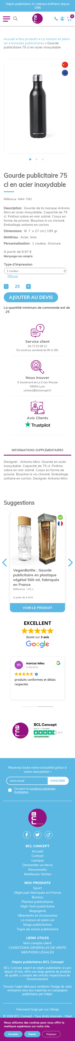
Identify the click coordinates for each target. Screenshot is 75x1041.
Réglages (51, 1034)
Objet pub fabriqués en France (37, 892)
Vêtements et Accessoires (38, 915)
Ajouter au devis (31, 297)
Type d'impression (18, 264)
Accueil (9, 39)
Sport (37, 888)
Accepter (13, 1034)
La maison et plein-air (38, 920)
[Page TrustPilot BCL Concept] (37, 730)
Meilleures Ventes (37, 874)
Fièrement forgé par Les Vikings (37, 1009)
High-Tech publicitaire (37, 906)
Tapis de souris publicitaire (37, 929)
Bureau (37, 897)
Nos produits (28, 39)
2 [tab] (36, 159)
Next (70, 562)
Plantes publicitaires (37, 902)
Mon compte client (37, 943)
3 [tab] (43, 159)
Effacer (13, 276)
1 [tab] (30, 159)
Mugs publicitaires (37, 924)
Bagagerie (37, 911)
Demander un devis (37, 865)
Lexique (37, 860)
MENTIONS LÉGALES (37, 952)
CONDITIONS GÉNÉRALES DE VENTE (37, 947)
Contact (37, 856)
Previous (4, 562)
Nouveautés (37, 869)
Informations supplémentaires (37, 450)
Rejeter (32, 1034)
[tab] (37, 450)
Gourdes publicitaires (27, 43)
